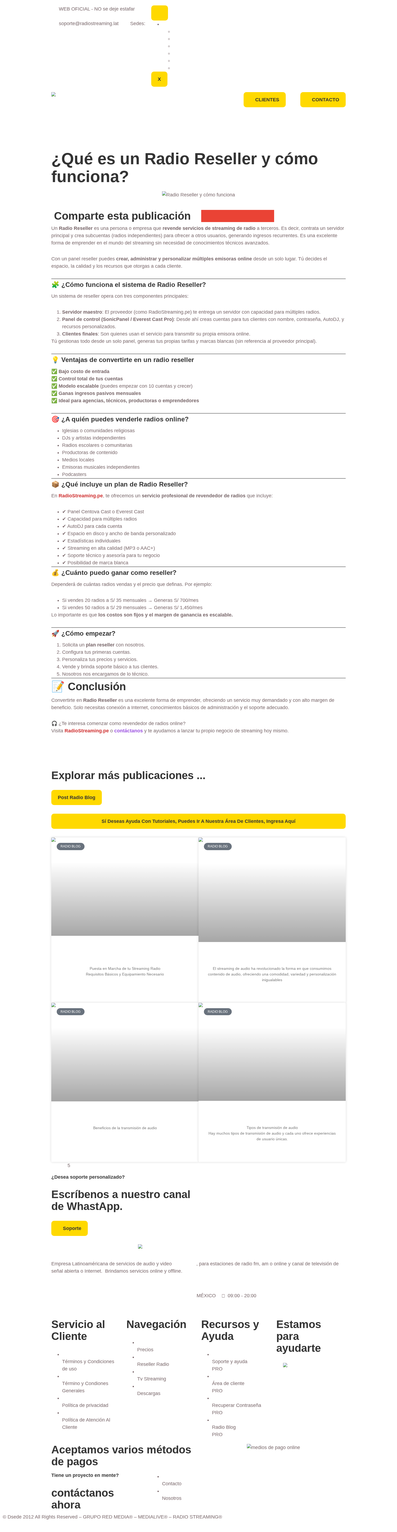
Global (180, 68)
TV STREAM (139, 123)
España (181, 38)
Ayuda (139, 135)
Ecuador (182, 46)
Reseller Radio (138, 110)
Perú (178, 60)
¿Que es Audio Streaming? (272, 956)
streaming (184, 1263)
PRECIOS (139, 98)
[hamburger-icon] (159, 13)
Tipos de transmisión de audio (272, 1115)
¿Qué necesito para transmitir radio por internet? (125, 953)
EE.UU (180, 31)
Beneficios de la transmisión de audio (125, 1115)
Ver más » (125, 988)
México (169, 24)
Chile (178, 53)
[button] (207, 216)
